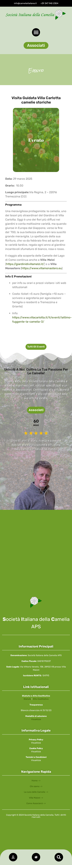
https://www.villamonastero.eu (41, 268)
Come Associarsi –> (36, 803)
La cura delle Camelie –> (36, 792)
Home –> (36, 780)
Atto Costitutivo (41, 699)
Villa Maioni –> (36, 798)
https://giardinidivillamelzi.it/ (25, 264)
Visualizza (36, 719)
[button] (36, 45)
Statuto (27, 699)
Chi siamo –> (36, 786)
